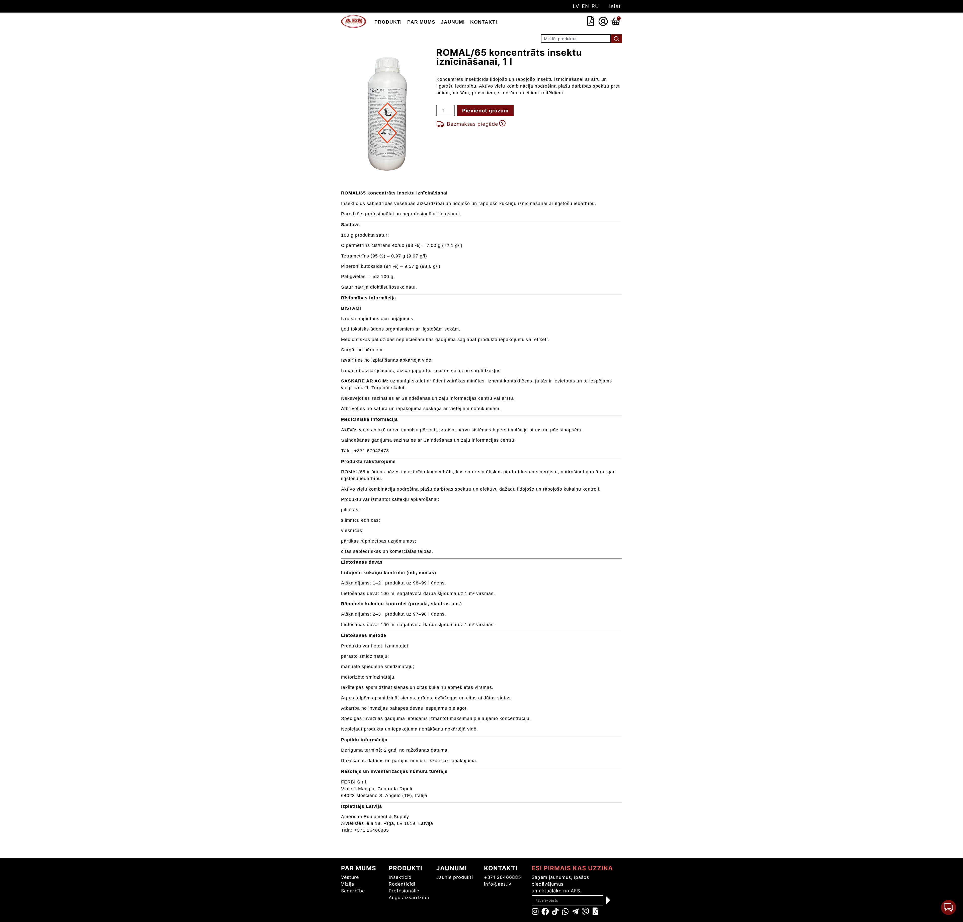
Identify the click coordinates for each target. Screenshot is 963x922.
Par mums (421, 22)
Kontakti (483, 22)
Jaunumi (453, 22)
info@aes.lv (497, 884)
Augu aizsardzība (409, 897)
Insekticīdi (401, 877)
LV (576, 6)
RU (595, 6)
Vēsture (350, 877)
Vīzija (347, 884)
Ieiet (615, 6)
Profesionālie (404, 890)
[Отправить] (608, 900)
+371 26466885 (502, 877)
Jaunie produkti (454, 877)
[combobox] (563, 21)
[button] (948, 907)
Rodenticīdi (402, 884)
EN (585, 6)
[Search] (616, 38)
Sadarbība (353, 890)
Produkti (388, 22)
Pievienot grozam (485, 111)
